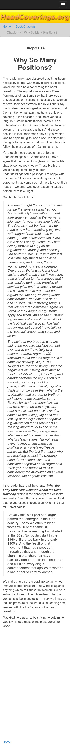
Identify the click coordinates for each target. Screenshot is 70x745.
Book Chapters (25, 26)
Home (7, 26)
